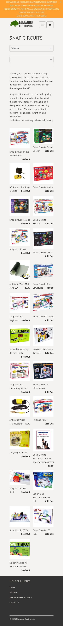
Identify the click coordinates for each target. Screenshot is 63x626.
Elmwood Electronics (25, 619)
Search (12, 587)
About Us (14, 592)
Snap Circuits (26, 38)
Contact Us (14, 602)
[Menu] (42, 24)
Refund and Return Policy (21, 597)
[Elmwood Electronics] (21, 25)
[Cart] (49, 24)
